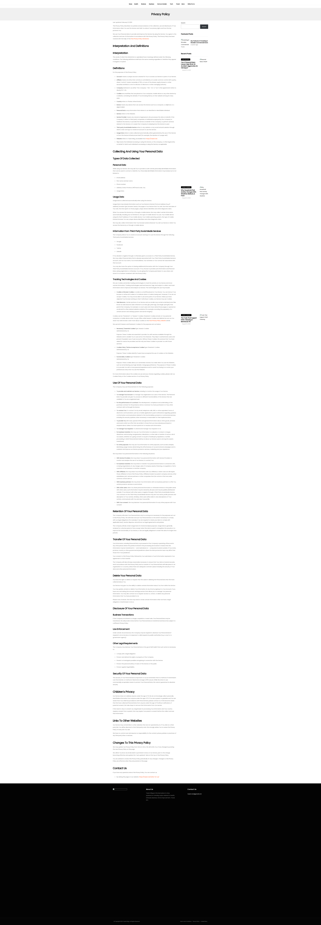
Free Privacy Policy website (157, 320)
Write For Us (191, 4)
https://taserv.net (151, 139)
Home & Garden (162, 4)
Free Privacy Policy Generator (140, 39)
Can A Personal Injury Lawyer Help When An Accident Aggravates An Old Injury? (189, 65)
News (130, 4)
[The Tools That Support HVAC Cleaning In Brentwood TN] (204, 376)
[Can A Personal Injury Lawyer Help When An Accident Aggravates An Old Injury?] (204, 121)
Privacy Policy (196, 921)
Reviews (143, 4)
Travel (178, 4)
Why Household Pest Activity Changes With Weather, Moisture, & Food (188, 193)
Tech (171, 4)
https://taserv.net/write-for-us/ (149, 777)
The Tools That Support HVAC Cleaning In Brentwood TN (189, 320)
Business (151, 4)
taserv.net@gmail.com (195, 794)
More (183, 4)
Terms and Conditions (186, 921)
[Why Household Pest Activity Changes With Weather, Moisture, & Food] (204, 249)
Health (136, 4)
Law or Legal (185, 59)
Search (183, 23)
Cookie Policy (204, 921)
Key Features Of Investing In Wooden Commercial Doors (199, 42)
